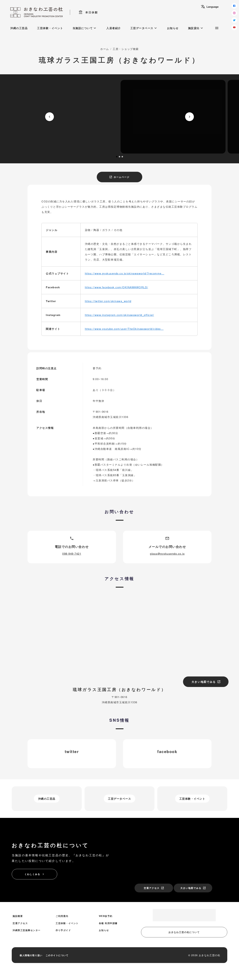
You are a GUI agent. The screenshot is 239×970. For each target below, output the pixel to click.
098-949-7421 (71, 553)
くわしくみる (34, 874)
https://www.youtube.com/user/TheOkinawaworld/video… (124, 329)
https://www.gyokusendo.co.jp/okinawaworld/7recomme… (124, 273)
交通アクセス (154, 888)
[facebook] (234, 6)
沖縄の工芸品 (19, 28)
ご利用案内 (62, 916)
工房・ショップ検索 (126, 49)
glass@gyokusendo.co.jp (167, 553)
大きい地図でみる (206, 682)
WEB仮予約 (106, 916)
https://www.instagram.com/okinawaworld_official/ (119, 315)
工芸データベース (144, 28)
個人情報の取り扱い (31, 955)
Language (210, 7)
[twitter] (234, 20)
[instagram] (234, 13)
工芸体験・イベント (50, 28)
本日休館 (88, 12)
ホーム (104, 49)
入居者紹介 (113, 28)
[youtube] (234, 27)
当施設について (85, 28)
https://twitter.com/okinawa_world (108, 301)
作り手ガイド (63, 930)
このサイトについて (57, 955)
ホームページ (119, 177)
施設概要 (18, 916)
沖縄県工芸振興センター (27, 930)
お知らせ (173, 28)
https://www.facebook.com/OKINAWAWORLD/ (116, 287)
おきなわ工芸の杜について (184, 932)
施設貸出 (196, 28)
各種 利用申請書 (108, 923)
